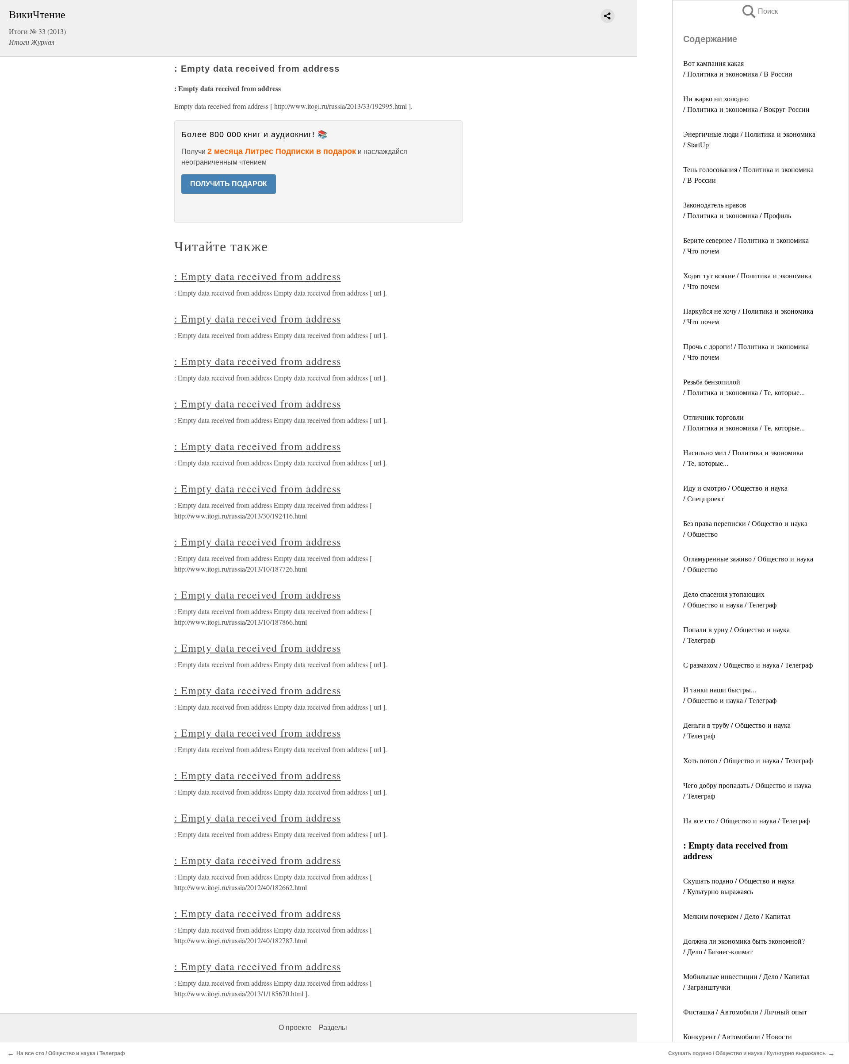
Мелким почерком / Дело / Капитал (737, 916)
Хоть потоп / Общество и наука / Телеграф (748, 760)
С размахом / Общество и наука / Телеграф (748, 664)
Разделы (333, 1027)
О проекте (295, 1027)
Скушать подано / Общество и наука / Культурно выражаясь (747, 1053)
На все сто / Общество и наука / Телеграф (746, 820)
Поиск (759, 11)
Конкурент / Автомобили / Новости (737, 1036)
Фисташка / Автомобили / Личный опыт (745, 1011)
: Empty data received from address (257, 276)
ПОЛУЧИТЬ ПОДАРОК (228, 184)
